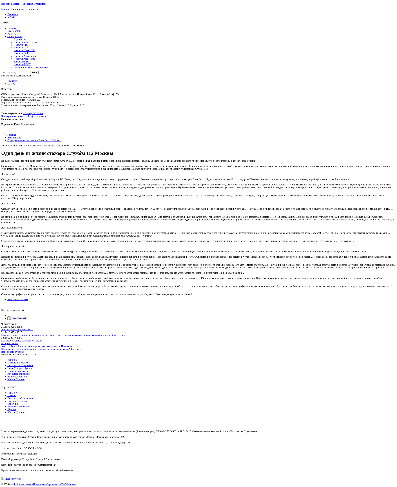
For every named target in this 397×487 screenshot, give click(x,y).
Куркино (12, 360)
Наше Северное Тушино (20, 368)
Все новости (14, 31)
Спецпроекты (14, 36)
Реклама (11, 33)
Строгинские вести (17, 371)
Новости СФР (21, 53)
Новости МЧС (21, 47)
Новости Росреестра (24, 58)
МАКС (11, 17)
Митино (11, 395)
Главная (11, 28)
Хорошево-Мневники (18, 373)
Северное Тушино (17, 401)
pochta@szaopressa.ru (36, 116)
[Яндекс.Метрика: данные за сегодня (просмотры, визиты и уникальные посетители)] (11, 478)
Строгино (12, 403)
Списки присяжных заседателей (31, 67)
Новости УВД (21, 44)
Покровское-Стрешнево (20, 365)
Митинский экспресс (18, 362)
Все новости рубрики (12, 351)
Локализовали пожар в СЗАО (17, 329)
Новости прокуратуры (25, 42)
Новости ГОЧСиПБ (24, 50)
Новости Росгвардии (25, 56)
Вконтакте (12, 14)
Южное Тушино (16, 379)
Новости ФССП (22, 64)
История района (9, 343)
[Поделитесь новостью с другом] (17, 318)
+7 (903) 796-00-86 (22, 114)
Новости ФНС (21, 61)
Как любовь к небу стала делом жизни (21, 340)
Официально (20, 39)
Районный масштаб (17, 376)
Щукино (11, 409)
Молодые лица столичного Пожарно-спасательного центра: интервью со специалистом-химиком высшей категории (63, 335)
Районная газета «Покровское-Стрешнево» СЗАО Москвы (45, 484)
